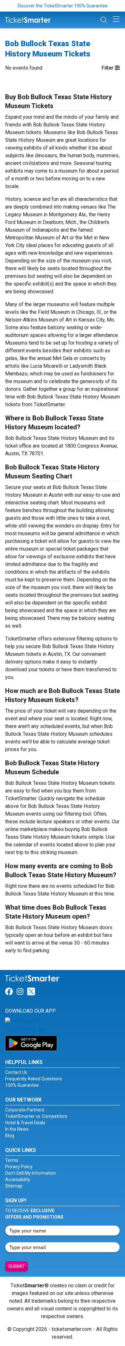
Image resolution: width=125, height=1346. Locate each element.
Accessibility (17, 1179)
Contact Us (16, 1072)
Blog (9, 1135)
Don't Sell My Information (30, 1173)
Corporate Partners (24, 1109)
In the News (17, 1129)
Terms (11, 1160)
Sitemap (13, 1185)
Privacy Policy (19, 1166)
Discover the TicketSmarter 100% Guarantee (63, 5)
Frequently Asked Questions (33, 1078)
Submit (16, 1266)
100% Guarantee (22, 1085)
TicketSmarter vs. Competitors (36, 1116)
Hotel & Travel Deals (25, 1122)
